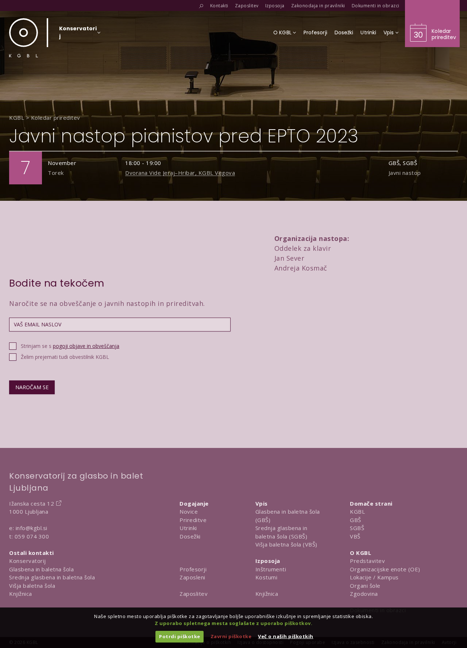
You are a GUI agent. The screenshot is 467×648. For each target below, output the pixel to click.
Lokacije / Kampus (374, 577)
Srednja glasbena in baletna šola (52, 577)
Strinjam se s (70, 345)
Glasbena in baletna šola (41, 569)
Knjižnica (20, 593)
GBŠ (355, 520)
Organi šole (365, 585)
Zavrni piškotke (231, 636)
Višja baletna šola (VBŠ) (286, 544)
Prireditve (193, 520)
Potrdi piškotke (179, 636)
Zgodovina (364, 593)
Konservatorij (27, 560)
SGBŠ (357, 528)
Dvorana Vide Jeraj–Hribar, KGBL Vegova (180, 172)
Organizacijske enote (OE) (385, 569)
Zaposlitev (194, 593)
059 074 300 (32, 536)
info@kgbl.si (31, 528)
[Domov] (23, 37)
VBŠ (355, 536)
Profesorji (193, 569)
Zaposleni (192, 577)
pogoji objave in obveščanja (86, 345)
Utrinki (188, 528)
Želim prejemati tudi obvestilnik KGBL (65, 356)
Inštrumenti (270, 569)
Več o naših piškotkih (285, 636)
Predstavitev (367, 560)
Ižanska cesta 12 (31, 503)
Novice (189, 511)
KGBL (357, 511)
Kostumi (266, 577)
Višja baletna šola (32, 585)
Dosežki (190, 536)
